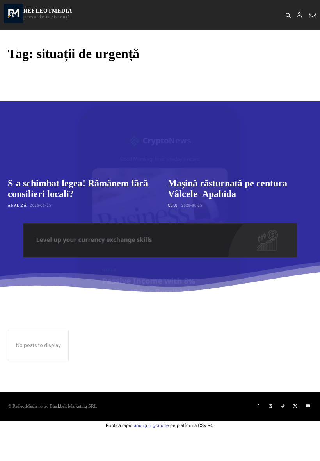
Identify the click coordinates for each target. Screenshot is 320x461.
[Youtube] (308, 406)
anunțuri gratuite (151, 425)
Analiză (17, 205)
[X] (295, 406)
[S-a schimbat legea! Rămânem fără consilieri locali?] (80, 121)
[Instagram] (270, 406)
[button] (288, 16)
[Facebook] (258, 406)
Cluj (173, 205)
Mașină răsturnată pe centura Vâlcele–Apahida (227, 188)
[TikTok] (283, 406)
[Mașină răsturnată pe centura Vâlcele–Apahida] (240, 121)
